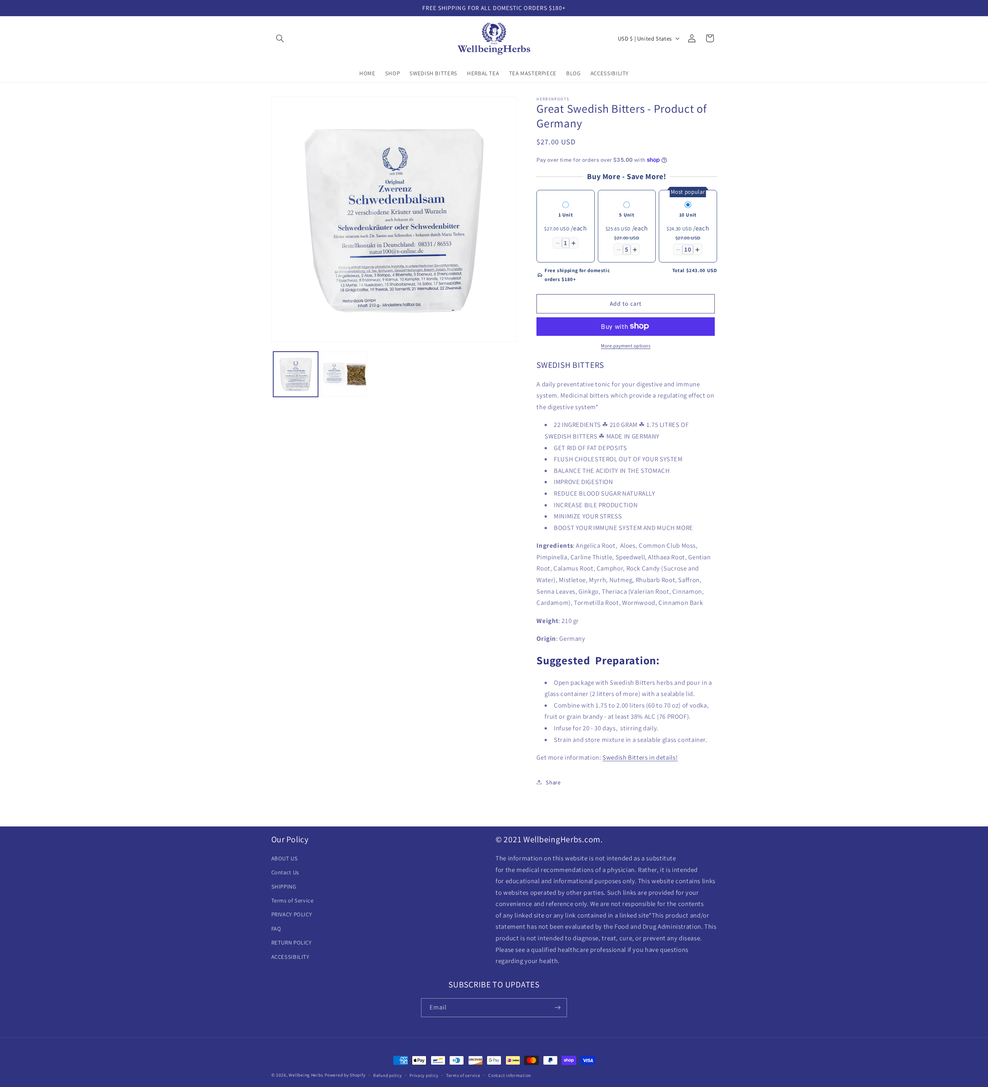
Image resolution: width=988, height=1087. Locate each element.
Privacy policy (423, 1075)
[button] (280, 38)
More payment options (626, 345)
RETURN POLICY (291, 942)
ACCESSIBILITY (290, 956)
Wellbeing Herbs (306, 1075)
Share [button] (553, 782)
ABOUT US (284, 858)
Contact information (509, 1075)
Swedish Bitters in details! (640, 757)
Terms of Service (292, 900)
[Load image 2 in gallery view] (344, 374)
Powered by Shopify (345, 1075)
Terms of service (463, 1075)
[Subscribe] (558, 1007)
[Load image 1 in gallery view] (295, 374)
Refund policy (387, 1075)
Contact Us (285, 872)
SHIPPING (283, 886)
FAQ (276, 929)
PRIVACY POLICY (291, 914)
